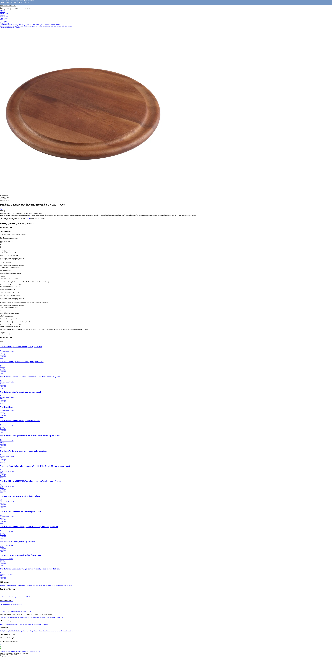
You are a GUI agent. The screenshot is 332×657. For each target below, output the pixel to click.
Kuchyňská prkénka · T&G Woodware (21, 585)
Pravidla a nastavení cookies (32, 651)
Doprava (10, 624)
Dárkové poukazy (21, 631)
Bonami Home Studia (33, 624)
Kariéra (28, 631)
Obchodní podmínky (5, 651)
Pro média (42, 631)
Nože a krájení (46, 26)
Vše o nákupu (4, 624)
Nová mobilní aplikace (60, 631)
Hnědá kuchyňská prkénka (49, 585)
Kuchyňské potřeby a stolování (17, 26)
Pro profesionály (34, 631)
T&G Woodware (37, 585)
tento (28, 218)
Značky (14, 631)
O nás (10, 631)
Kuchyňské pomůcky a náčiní (34, 26)
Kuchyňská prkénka (66, 26)
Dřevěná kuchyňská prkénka (64, 585)
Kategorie (6, 26)
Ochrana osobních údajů (18, 651)
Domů (1, 26)
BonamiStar (69, 631)
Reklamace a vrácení (18, 624)
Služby (2, 631)
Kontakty (6, 631)
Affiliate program (49, 631)
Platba (25, 624)
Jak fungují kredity (44, 624)
